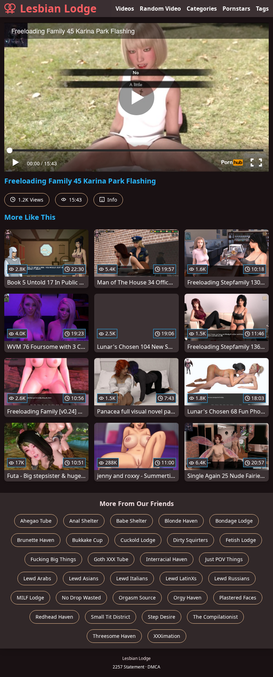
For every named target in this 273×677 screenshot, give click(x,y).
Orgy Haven (187, 597)
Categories (202, 8)
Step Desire (161, 616)
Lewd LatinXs (181, 578)
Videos (125, 8)
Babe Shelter (131, 520)
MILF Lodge (30, 597)
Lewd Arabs (37, 578)
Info (111, 199)
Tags (262, 8)
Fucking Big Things (53, 559)
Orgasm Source (137, 597)
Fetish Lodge (241, 540)
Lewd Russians (232, 578)
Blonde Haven (181, 520)
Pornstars (236, 8)
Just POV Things (224, 559)
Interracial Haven (166, 559)
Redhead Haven (54, 616)
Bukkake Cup (87, 540)
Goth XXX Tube (111, 559)
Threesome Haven (114, 636)
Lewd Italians (132, 578)
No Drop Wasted (81, 597)
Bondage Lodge (234, 520)
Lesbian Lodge (58, 8)
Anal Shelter (83, 520)
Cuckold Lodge (138, 540)
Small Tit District (110, 616)
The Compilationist (215, 616)
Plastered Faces (237, 597)
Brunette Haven (35, 540)
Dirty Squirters (190, 540)
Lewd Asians (83, 578)
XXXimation (167, 636)
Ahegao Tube (36, 520)
